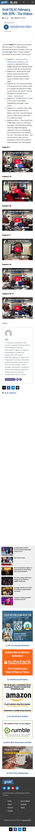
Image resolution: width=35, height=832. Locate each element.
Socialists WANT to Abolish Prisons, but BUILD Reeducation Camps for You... (22, 549)
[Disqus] (17, 467)
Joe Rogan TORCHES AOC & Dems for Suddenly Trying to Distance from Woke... (23, 589)
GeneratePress (27, 820)
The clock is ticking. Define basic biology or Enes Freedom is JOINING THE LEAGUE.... (22, 579)
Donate (10, 811)
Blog (6, 393)
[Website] (20, 379)
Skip (7, 18)
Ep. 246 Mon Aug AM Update (17, 679)
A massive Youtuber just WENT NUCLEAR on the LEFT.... (22, 598)
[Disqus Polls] (17, 419)
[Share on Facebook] (8, 387)
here (10, 52)
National (23, 804)
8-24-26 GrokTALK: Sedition (17, 716)
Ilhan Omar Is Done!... (20, 558)
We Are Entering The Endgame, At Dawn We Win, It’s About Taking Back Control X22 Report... (23, 569)
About (10, 804)
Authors (10, 807)
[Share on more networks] (17, 387)
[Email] (17, 379)
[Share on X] (4, 387)
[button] (23, 2)
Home (10, 801)
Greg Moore (20, 59)
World (23, 807)
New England (25, 801)
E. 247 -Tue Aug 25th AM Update (17, 645)
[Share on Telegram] (13, 387)
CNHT (26, 98)
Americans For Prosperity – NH (17, 62)
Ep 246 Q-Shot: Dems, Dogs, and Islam (18, 742)
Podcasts (12, 393)
